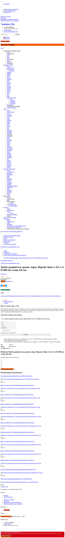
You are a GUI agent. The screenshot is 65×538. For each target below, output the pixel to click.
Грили (8, 211)
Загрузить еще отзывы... (7, 369)
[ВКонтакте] (2, 286)
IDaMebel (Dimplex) (12, 186)
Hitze (8, 85)
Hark (8, 137)
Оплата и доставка (6, 16)
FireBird (12, 70)
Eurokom (9, 161)
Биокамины (10, 69)
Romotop (9, 150)
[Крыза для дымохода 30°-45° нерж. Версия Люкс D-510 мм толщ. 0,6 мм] (21, 444)
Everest (9, 86)
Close (2, 48)
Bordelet (9, 173)
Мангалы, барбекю (12, 214)
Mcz (8, 95)
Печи (5, 109)
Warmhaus (12, 102)
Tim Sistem (10, 149)
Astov (8, 55)
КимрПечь (10, 174)
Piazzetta (9, 79)
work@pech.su (7, 30)
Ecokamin (12, 103)
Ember (8, 160)
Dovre (8, 163)
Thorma (9, 153)
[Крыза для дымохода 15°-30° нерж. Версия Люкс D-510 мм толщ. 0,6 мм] (21, 426)
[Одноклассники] (4, 286)
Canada (9, 166)
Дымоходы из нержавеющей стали (16, 226)
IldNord (9, 73)
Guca (8, 113)
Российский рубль (6, 516)
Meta (8, 58)
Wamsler (9, 154)
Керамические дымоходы (14, 227)
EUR (9, 12)
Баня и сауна (7, 241)
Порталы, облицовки (9, 169)
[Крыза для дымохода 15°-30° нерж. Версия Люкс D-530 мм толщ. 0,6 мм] (21, 416)
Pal (8, 159)
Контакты (3, 17)
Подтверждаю (5, 536)
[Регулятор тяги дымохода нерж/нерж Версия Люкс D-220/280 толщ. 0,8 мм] (21, 472)
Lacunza (9, 116)
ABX (8, 119)
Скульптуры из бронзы (10, 217)
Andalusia (9, 191)
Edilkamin (9, 136)
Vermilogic (9, 224)
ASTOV (9, 180)
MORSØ (9, 133)
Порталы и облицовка (55, 296)
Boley (8, 80)
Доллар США (16, 516)
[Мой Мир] (6, 286)
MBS (8, 144)
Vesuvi (8, 167)
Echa (8, 93)
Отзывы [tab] (6, 303)
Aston (8, 123)
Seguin (8, 77)
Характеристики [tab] (8, 301)
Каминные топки (11, 97)
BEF (8, 76)
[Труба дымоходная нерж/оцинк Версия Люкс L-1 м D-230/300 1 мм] (19, 482)
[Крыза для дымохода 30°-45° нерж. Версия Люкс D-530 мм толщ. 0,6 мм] (21, 463)
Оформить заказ (8, 497)
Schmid (9, 90)
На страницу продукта (7, 260)
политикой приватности (7, 534)
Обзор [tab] (5, 300)
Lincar (8, 143)
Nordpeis (9, 164)
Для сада (6, 207)
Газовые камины (11, 107)
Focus (8, 82)
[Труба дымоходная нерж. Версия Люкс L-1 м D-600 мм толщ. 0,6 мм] (20, 379)
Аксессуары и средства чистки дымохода (15, 255)
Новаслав (9, 147)
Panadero (9, 114)
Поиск (17, 34)
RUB (16, 9)
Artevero (9, 181)
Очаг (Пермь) (13, 206)
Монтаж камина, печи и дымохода (10, 20)
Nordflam (9, 157)
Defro (8, 89)
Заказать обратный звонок (11, 31)
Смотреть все (10, 68)
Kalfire (8, 75)
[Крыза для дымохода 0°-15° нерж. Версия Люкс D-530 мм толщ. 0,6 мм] (20, 407)
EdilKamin (9, 187)
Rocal (8, 92)
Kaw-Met (9, 62)
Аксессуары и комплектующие (12, 235)
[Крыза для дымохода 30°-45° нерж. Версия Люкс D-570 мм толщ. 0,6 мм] (21, 454)
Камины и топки (8, 65)
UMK (8, 223)
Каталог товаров (5, 41)
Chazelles (12, 100)
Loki (8, 117)
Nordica (9, 146)
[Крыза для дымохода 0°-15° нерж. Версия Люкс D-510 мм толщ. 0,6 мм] (20, 388)
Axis (11, 99)
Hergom (9, 83)
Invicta (8, 139)
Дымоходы (7, 218)
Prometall (9, 132)
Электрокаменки (11, 204)
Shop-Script (7, 4)
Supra (8, 152)
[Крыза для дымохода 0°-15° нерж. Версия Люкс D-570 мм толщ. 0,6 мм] (20, 397)
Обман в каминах (5, 289)
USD (13, 10)
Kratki (8, 60)
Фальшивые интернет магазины (9, 19)
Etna (8, 56)
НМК (8, 122)
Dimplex (9, 184)
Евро (23, 516)
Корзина (6, 495)
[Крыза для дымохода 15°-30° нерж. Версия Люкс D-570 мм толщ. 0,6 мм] (21, 435)
